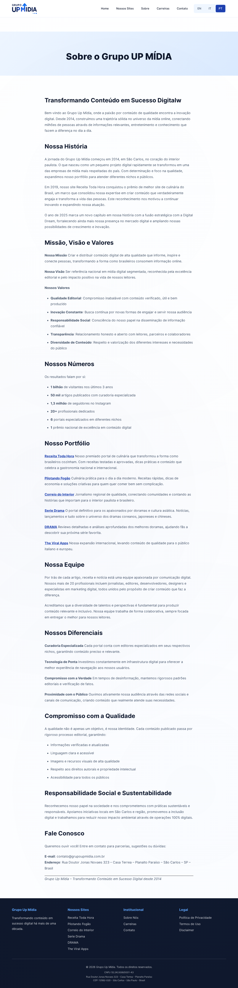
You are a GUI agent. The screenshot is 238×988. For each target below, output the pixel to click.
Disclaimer (186, 930)
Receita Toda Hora (59, 456)
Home (105, 8)
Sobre (145, 8)
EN (199, 8)
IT (210, 8)
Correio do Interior (59, 494)
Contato (182, 8)
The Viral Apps (56, 543)
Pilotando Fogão (57, 478)
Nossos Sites (125, 8)
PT (220, 8)
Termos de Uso (190, 924)
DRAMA (51, 527)
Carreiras (163, 8)
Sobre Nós (130, 917)
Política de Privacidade (195, 917)
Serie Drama (54, 510)
